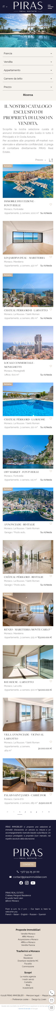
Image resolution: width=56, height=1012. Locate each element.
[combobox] (28, 53)
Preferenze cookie (20, 999)
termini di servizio (24, 1008)
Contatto (28, 864)
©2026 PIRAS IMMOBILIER (12, 995)
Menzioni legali (32, 995)
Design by (38, 999)
